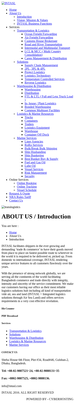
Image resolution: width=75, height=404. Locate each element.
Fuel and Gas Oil (35, 162)
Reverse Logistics (35, 82)
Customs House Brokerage (41, 41)
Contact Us (16, 200)
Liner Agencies (34, 141)
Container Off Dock (37, 134)
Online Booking (27, 183)
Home (13, 9)
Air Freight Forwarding (39, 37)
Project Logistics (35, 72)
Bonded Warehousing (38, 106)
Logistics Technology (38, 75)
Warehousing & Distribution (34, 86)
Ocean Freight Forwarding (41, 34)
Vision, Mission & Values (32, 20)
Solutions (22, 61)
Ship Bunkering (34, 155)
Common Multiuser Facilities (42, 110)
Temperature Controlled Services (44, 79)
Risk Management (36, 172)
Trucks (29, 117)
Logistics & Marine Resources (35, 113)
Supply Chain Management (41, 65)
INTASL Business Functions (34, 23)
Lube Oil (30, 165)
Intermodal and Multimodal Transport (47, 48)
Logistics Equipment (37, 127)
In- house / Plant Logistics (40, 103)
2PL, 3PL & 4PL (35, 68)
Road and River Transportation (43, 44)
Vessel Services (34, 169)
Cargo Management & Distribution (46, 58)
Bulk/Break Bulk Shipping (41, 148)
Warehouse (31, 131)
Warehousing (33, 89)
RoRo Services (34, 145)
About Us (15, 13)
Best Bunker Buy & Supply (41, 158)
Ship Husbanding (35, 152)
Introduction (24, 16)
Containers (31, 120)
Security (30, 176)
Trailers (29, 124)
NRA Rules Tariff (20, 197)
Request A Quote (19, 193)
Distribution (32, 93)
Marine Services (27, 138)
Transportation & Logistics (33, 30)
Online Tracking (27, 186)
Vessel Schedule (27, 190)
